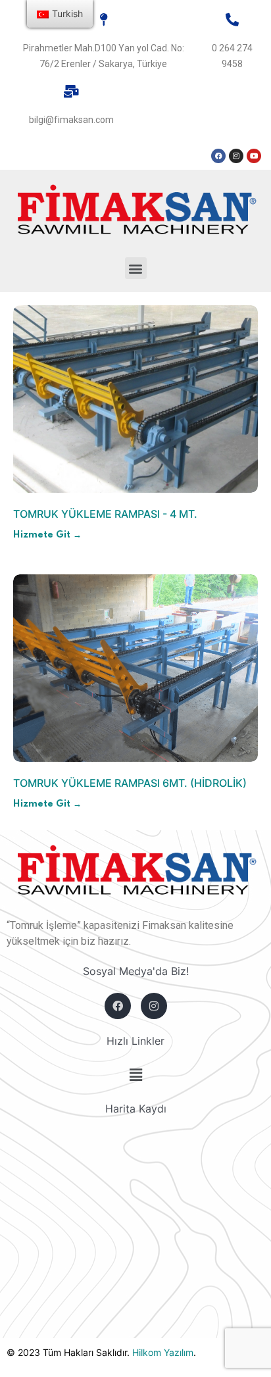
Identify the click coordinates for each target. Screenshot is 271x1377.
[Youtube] (254, 156)
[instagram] (154, 1006)
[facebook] (118, 1006)
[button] (136, 268)
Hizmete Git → (47, 534)
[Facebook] (218, 156)
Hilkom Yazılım (162, 1352)
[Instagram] (236, 156)
